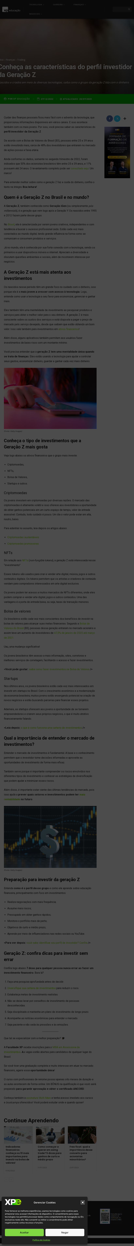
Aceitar (24, 1232)
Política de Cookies (41, 1240)
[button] (82, 1202)
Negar (64, 1232)
